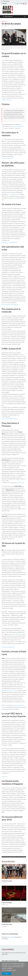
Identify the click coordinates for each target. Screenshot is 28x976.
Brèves (3, 21)
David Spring (5, 856)
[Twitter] (18, 3)
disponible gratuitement (15, 634)
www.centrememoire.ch (7, 158)
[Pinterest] (25, 3)
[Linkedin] (21, 3)
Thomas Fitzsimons (21, 856)
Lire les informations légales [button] (9, 970)
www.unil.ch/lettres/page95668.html (10, 304)
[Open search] (25, 16)
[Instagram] (20, 3)
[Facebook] (16, 3)
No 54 (6, 21)
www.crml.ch (5, 776)
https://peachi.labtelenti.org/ (8, 647)
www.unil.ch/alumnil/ (13, 194)
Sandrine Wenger (12, 856)
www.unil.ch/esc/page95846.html (9, 242)
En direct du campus (7, 881)
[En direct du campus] (14, 872)
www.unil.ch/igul (20, 482)
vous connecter (10, 937)
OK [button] (6, 973)
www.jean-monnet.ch (7, 100)
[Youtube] (23, 3)
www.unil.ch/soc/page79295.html (9, 418)
